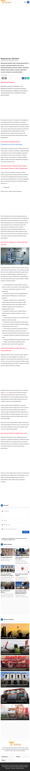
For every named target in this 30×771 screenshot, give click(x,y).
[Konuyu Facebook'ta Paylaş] (23, 78)
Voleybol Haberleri (20, 768)
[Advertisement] (15, 20)
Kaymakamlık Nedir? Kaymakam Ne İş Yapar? (7, 574)
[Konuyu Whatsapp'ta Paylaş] (28, 78)
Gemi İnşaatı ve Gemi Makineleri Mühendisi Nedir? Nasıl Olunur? (21, 592)
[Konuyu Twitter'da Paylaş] (25, 78)
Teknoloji (13, 768)
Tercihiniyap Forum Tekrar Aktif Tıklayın (11, 144)
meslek (6, 392)
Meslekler (7, 60)
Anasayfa (2, 60)
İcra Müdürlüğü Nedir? (6, 557)
